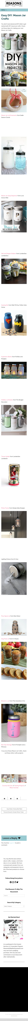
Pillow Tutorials (14, 787)
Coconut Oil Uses (7, 785)
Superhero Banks (6, 356)
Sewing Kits (4, 305)
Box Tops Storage (6, 745)
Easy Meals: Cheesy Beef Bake (14, 809)
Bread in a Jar (5, 701)
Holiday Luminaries (7, 400)
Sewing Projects (19, 785)
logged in (12, 843)
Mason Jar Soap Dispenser (9, 195)
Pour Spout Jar (5, 616)
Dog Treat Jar (5, 639)
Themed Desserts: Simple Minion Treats (13, 812)
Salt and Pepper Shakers (8, 253)
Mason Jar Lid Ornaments (9, 115)
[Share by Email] (23, 798)
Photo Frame (5, 508)
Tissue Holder (5, 456)
